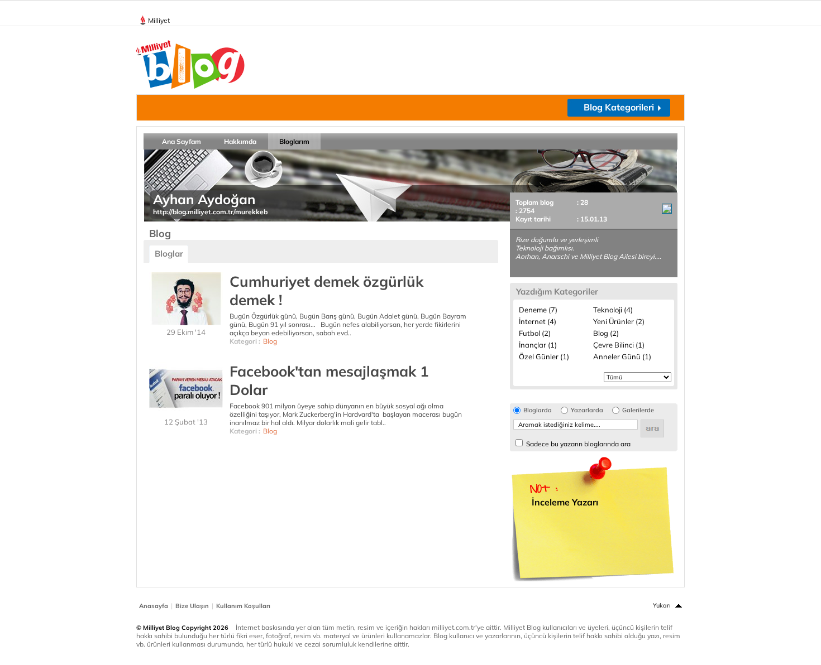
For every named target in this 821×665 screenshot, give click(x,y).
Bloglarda (537, 410)
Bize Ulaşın (192, 606)
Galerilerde (638, 410)
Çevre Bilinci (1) (619, 344)
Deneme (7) (538, 309)
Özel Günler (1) (544, 356)
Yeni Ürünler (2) (619, 321)
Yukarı (662, 605)
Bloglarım (294, 141)
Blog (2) (606, 333)
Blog (270, 341)
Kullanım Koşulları (243, 606)
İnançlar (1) (538, 344)
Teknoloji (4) (613, 309)
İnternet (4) (537, 321)
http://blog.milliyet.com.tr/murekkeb (210, 212)
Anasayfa (153, 606)
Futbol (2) (535, 333)
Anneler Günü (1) (622, 356)
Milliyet (159, 20)
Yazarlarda (587, 410)
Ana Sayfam (181, 141)
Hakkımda (240, 141)
